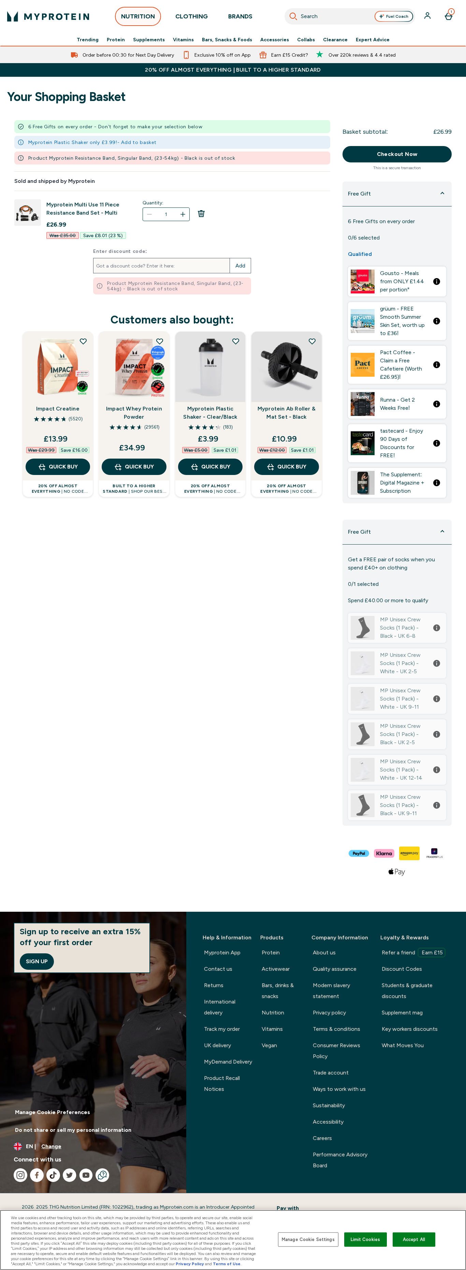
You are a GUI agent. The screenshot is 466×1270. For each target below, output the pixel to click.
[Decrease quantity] (149, 214)
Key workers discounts (410, 1029)
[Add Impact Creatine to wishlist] (83, 341)
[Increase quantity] (182, 214)
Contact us (218, 969)
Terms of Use (227, 1263)
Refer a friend (412, 952)
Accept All (414, 1239)
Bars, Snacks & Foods (227, 39)
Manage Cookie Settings (308, 1239)
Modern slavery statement (331, 990)
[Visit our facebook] (37, 1175)
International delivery (219, 1007)
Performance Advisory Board (340, 1160)
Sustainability (329, 1105)
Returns (213, 985)
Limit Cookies (365, 1239)
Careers (322, 1138)
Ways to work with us (339, 1089)
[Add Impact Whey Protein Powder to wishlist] (159, 341)
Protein (116, 39)
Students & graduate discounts (407, 990)
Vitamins (183, 39)
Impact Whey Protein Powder (134, 413)
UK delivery (217, 1045)
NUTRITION (138, 16)
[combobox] (350, 16)
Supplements (149, 39)
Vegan (269, 1045)
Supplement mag (402, 1012)
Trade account (331, 1073)
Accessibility (328, 1122)
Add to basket (138, 142)
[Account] (428, 16)
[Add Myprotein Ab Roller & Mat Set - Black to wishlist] (312, 341)
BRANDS (240, 16)
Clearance (335, 39)
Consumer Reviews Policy (336, 1050)
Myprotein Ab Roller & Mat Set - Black (287, 413)
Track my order (222, 1029)
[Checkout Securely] (359, 853)
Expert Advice (373, 39)
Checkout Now (397, 154)
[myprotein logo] (48, 16)
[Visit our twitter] (69, 1175)
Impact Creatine (57, 409)
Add (240, 266)
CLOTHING (191, 16)
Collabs (306, 39)
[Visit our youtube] (86, 1175)
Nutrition (273, 1012)
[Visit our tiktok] (53, 1175)
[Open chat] (102, 1175)
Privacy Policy (190, 1263)
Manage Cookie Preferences (52, 1112)
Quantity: (153, 202)
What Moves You (403, 1045)
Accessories (274, 39)
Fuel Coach (397, 16)
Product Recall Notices (222, 1083)
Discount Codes (402, 969)
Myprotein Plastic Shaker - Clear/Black (210, 413)
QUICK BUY (63, 467)
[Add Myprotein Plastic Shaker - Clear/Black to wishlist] (236, 341)
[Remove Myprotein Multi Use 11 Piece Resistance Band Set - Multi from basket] (201, 215)
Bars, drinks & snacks (278, 990)
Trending (88, 39)
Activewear (276, 969)
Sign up (37, 961)
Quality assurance (334, 969)
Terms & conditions (336, 1029)
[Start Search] (293, 16)
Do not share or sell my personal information (73, 1130)
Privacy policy (329, 1012)
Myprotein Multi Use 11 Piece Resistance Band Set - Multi (82, 209)
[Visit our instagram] (20, 1175)
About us (324, 952)
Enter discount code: (120, 251)
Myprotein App (222, 952)
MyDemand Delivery (228, 1062)
